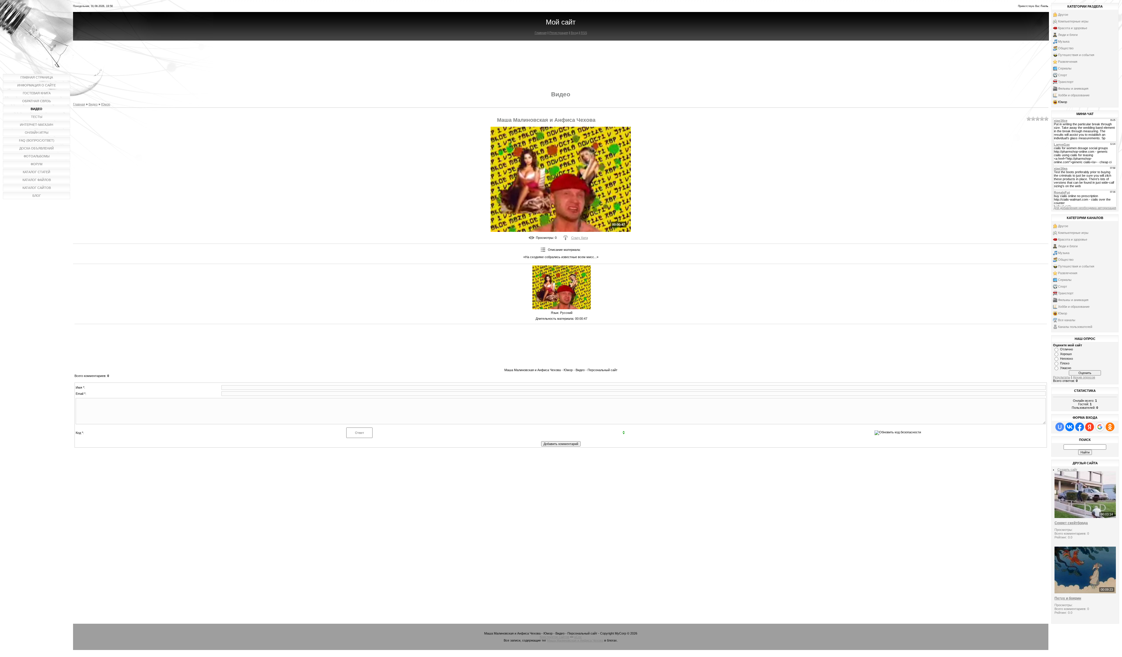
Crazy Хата (579, 237)
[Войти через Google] (1099, 427)
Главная (541, 32)
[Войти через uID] (1059, 427)
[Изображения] (561, 287)
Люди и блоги (1068, 34)
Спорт (1062, 75)
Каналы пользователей (1075, 326)
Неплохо (1066, 358)
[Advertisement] (560, 61)
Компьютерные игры (1073, 21)
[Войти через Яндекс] (1089, 427)
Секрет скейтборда (1071, 523)
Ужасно (1065, 368)
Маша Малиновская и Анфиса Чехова (575, 640)
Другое (1063, 14)
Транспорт (1065, 82)
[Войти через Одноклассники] (1110, 427)
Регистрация (558, 32)
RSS (584, 32)
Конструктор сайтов (554, 637)
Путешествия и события (1076, 55)
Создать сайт (1067, 469)
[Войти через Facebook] (1079, 427)
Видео (93, 104)
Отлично (1066, 349)
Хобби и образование (1074, 95)
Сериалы (1064, 68)
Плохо (1064, 363)
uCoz (578, 637)
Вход (574, 32)
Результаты (1061, 377)
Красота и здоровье (1072, 28)
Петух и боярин (1068, 598)
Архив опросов (1084, 377)
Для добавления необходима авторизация (1085, 208)
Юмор (105, 104)
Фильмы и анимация (1073, 88)
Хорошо (1066, 354)
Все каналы (1066, 320)
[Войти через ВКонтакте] (1069, 427)
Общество (1065, 48)
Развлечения (1067, 61)
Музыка (1063, 41)
